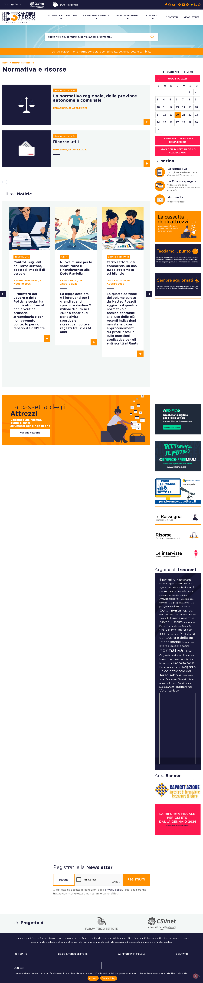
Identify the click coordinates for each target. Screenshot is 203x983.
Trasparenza (184, 686)
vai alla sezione (30, 432)
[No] (199, 976)
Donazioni (169, 615)
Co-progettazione (179, 603)
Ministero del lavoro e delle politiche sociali (177, 638)
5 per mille (167, 579)
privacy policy (113, 890)
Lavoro (174, 634)
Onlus (188, 651)
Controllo (185, 607)
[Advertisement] (178, 352)
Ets (177, 615)
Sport (181, 683)
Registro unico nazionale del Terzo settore (177, 671)
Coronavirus (170, 610)
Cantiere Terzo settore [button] (61, 16)
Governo (171, 630)
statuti (189, 683)
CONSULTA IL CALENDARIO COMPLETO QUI (178, 140)
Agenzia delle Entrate (180, 584)
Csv (185, 611)
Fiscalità (177, 622)
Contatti (172, 17)
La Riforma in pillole (131, 954)
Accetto (93, 978)
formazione (189, 622)
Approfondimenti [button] (127, 16)
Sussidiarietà (166, 687)
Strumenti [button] (152, 16)
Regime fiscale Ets (172, 667)
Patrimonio (174, 659)
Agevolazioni (165, 588)
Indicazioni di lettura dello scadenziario (178, 151)
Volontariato (169, 690)
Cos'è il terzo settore (73, 954)
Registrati (136, 879)
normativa (171, 650)
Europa (183, 615)
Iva (168, 634)
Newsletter (191, 17)
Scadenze (171, 679)
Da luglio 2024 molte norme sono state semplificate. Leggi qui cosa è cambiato (101, 51)
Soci (174, 683)
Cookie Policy (108, 978)
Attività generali (169, 599)
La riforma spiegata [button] (96, 16)
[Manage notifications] (195, 976)
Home (5, 63)
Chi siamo (21, 954)
